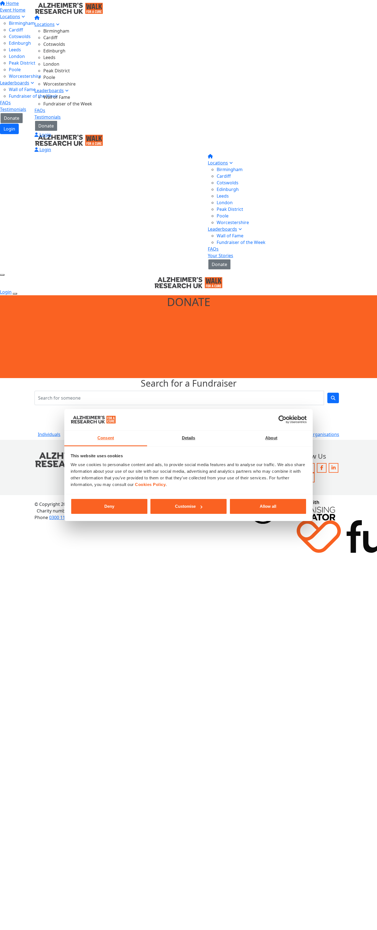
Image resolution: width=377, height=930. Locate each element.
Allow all (268, 506)
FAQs (39, 110)
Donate (46, 126)
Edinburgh (54, 51)
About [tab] (271, 437)
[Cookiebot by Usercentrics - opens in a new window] (282, 420)
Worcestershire (59, 84)
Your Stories (220, 256)
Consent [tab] (105, 437)
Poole (49, 77)
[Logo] (68, 8)
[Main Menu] (2, 275)
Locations (44, 24)
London (51, 64)
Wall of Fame (56, 97)
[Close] (15, 293)
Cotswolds (54, 44)
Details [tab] (188, 437)
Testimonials (47, 117)
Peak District (56, 71)
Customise (185, 506)
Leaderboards (49, 90)
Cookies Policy (150, 484)
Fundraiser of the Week (67, 104)
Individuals (49, 434)
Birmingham (56, 31)
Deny (109, 506)
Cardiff (50, 37)
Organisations (324, 434)
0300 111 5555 (64, 517)
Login (44, 135)
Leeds (49, 57)
